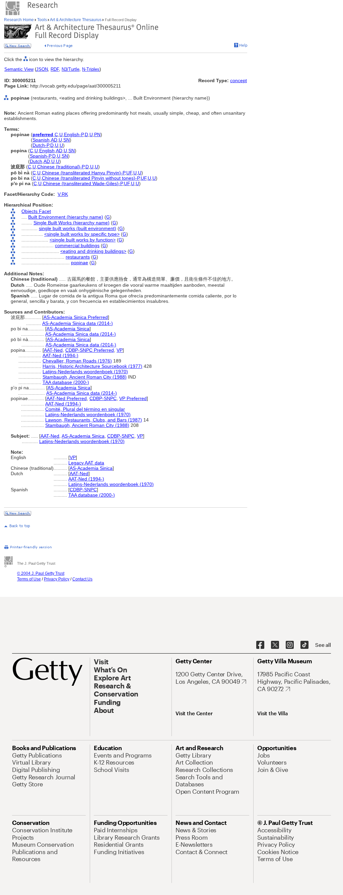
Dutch (36, 161)
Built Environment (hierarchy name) (65, 217)
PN (97, 134)
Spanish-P (40, 156)
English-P (73, 134)
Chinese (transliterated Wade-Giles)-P (83, 183)
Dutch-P (40, 145)
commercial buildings (77, 245)
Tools (42, 19)
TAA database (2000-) (66, 382)
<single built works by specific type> (82, 234)
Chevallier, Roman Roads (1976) (77, 360)
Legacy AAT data (86, 462)
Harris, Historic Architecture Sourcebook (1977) (92, 366)
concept (238, 80)
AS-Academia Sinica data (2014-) (77, 323)
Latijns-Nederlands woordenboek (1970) (85, 371)
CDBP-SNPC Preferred (89, 350)
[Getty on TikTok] (304, 645)
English (47, 150)
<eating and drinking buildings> (93, 251)
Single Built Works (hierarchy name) (71, 222)
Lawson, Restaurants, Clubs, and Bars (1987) (93, 420)
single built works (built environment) (77, 228)
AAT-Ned (53, 350)
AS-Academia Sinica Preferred (76, 317)
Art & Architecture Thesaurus (75, 19)
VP (120, 350)
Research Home (19, 19)
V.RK (63, 194)
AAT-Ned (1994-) (60, 355)
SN (66, 140)
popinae (79, 262)
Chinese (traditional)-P (60, 166)
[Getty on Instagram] (290, 645)
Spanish (41, 140)
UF (129, 172)
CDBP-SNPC (103, 398)
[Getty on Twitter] (275, 645)
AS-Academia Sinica (68, 328)
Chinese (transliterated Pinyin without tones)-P (90, 178)
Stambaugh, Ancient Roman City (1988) (85, 377)
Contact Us (82, 579)
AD (54, 140)
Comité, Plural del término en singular (85, 409)
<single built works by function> (83, 239)
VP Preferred (133, 398)
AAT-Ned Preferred (67, 398)
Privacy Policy (56, 579)
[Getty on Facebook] (260, 645)
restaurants (78, 257)
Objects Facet (36, 211)
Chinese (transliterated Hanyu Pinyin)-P (83, 172)
